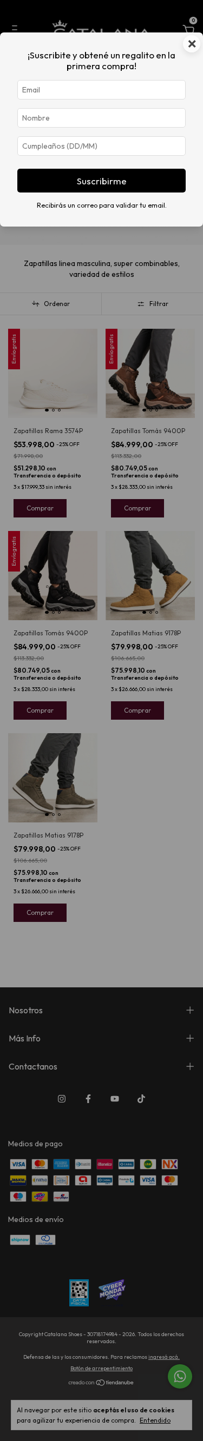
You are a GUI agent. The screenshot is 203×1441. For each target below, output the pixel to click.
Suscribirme (102, 181)
